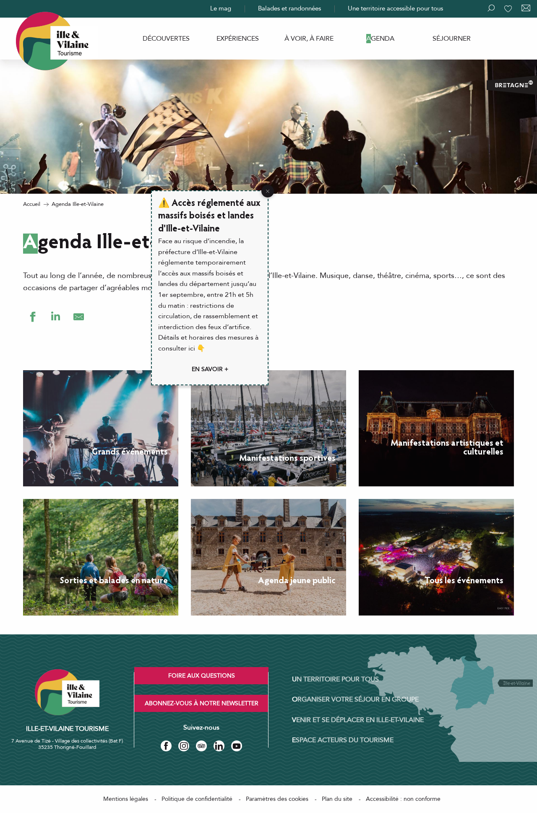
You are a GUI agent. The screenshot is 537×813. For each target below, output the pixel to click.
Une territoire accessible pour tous (395, 8)
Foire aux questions (201, 676)
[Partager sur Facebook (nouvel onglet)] (32, 316)
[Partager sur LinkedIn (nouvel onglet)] (55, 316)
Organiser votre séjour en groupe (355, 699)
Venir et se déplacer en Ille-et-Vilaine (358, 720)
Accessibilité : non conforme (403, 799)
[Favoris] (509, 9)
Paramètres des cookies (277, 799)
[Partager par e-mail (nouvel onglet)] (78, 316)
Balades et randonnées (289, 8)
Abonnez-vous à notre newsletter (201, 703)
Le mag (220, 8)
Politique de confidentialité (197, 799)
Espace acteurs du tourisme (343, 740)
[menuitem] (166, 38)
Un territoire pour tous (335, 679)
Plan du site (337, 799)
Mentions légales (125, 799)
